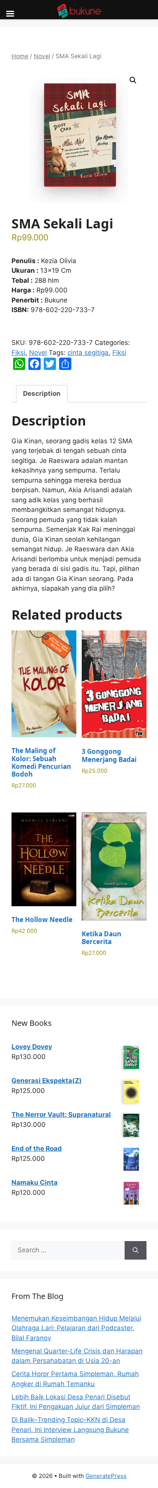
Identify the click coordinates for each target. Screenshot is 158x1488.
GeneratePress (106, 1476)
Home (20, 56)
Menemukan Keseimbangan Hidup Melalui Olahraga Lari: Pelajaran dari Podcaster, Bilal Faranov (76, 1328)
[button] (133, 80)
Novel (42, 56)
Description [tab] (42, 393)
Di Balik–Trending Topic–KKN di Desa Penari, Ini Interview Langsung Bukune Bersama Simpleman (70, 1429)
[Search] (135, 1250)
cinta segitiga (88, 352)
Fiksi (18, 352)
